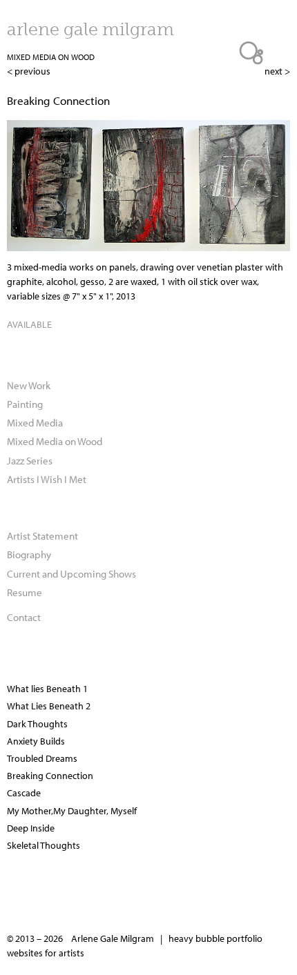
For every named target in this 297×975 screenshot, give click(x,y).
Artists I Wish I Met (46, 479)
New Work (28, 385)
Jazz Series (29, 460)
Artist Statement (42, 535)
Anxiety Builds (36, 741)
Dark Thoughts (37, 724)
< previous (28, 71)
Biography (29, 554)
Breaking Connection (50, 775)
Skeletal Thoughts (43, 845)
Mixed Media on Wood (51, 57)
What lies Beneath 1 (47, 688)
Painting (25, 404)
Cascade (24, 793)
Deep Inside (31, 828)
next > (277, 71)
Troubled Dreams (42, 758)
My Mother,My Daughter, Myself (72, 811)
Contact (24, 617)
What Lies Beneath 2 (48, 706)
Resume (24, 592)
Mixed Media (35, 422)
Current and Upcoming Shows (71, 573)
